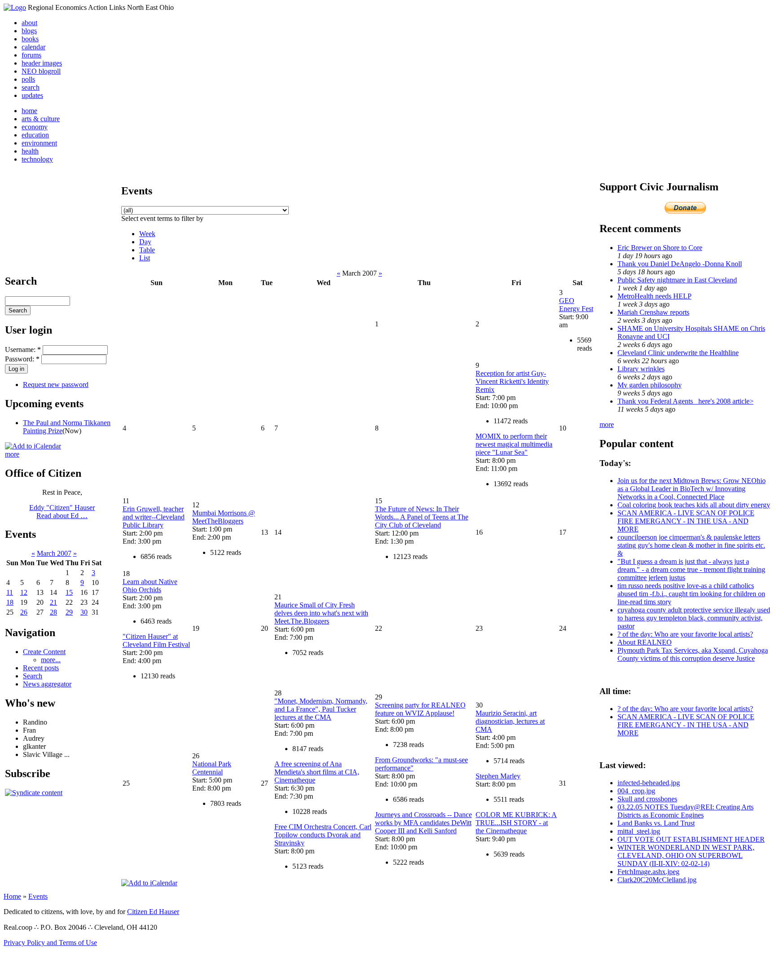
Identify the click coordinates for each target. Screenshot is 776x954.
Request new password (55, 384)
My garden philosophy (649, 385)
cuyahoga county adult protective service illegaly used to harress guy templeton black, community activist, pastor (693, 618)
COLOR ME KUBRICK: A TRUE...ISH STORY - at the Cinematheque (516, 823)
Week (147, 233)
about (29, 22)
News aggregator (47, 684)
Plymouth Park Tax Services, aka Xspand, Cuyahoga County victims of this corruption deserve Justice (692, 654)
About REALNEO (644, 642)
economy (35, 127)
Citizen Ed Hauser (153, 911)
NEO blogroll (41, 71)
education (35, 135)
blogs (29, 31)
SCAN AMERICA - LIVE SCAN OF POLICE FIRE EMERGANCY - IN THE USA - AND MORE (685, 521)
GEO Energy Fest (576, 304)
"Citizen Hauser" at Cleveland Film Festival (156, 640)
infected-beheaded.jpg (648, 783)
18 (9, 602)
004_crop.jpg (636, 791)
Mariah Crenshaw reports (653, 312)
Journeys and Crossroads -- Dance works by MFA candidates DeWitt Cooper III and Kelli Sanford (423, 823)
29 (69, 612)
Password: (22, 359)
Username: (23, 349)
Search (32, 676)
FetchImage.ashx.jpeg (648, 871)
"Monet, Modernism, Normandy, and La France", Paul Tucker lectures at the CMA (320, 709)
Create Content (44, 651)
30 (84, 612)
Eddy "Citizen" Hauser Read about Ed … (62, 511)
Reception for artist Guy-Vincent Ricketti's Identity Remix (512, 381)
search (31, 87)
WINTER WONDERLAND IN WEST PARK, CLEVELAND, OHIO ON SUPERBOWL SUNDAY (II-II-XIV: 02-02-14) (685, 855)
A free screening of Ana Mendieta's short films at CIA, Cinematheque (316, 772)
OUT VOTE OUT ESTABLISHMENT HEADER (691, 839)
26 (23, 612)
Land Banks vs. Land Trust (656, 823)
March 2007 (54, 553)
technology (37, 159)
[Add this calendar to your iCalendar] (33, 446)
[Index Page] (15, 7)
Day (145, 242)
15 (69, 592)
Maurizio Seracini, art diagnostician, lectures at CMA (510, 721)
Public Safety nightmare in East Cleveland (677, 280)
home (29, 110)
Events (38, 896)
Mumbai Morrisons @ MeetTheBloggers (223, 517)
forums (31, 55)
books (30, 39)
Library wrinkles (641, 369)
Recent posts (41, 668)
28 (53, 612)
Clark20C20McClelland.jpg (657, 880)
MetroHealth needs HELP (654, 296)
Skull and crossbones (647, 799)
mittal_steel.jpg (638, 831)
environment (39, 143)
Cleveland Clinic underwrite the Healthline (678, 352)
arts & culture (41, 119)
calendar (33, 47)
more (12, 454)
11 (9, 592)
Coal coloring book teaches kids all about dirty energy (693, 505)
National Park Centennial (211, 768)
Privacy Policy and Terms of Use (50, 942)
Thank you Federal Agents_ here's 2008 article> (685, 401)
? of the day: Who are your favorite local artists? (685, 634)
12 (23, 592)
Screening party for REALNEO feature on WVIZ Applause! (420, 709)
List (144, 258)
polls (28, 79)
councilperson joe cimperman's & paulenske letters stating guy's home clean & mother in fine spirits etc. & (691, 545)
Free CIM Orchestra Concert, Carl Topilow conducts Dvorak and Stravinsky (322, 835)
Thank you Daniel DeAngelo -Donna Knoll (679, 264)
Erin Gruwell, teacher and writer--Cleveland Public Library (154, 517)
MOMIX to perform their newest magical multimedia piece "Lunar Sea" (514, 444)
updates (32, 95)
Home (12, 896)
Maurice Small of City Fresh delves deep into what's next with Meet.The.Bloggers (321, 613)
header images (42, 63)
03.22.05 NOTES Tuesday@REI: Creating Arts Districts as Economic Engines (685, 811)
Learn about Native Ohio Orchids (150, 586)
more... (51, 660)
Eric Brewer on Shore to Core (659, 247)
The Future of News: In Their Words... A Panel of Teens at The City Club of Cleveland (421, 517)
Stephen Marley (498, 776)
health (30, 151)
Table (147, 250)
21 (53, 602)
